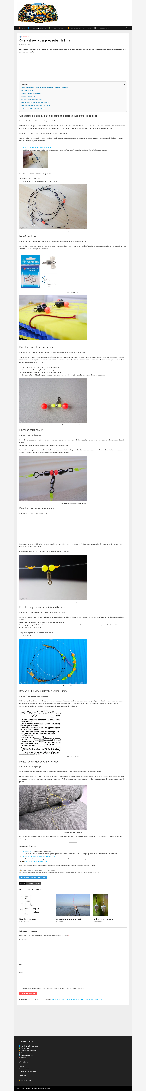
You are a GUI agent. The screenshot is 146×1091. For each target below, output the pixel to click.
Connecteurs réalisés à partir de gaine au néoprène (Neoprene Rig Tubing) (44, 87)
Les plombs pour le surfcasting (103, 919)
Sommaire (25, 84)
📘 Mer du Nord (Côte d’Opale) (28, 1046)
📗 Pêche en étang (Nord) (57, 28)
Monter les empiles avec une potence (32, 108)
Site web (22, 980)
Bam (48, 1088)
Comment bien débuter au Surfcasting (36, 861)
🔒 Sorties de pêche (25, 1080)
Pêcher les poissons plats (27, 919)
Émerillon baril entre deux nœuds (31, 99)
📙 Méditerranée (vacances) (27, 1051)
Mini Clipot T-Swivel (27, 90)
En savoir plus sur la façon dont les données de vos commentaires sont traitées (77, 999)
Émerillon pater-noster (28, 96)
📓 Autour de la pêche (101, 28)
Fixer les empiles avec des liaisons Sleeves (35, 102)
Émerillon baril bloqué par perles (31, 93)
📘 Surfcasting (24, 37)
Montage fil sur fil (27, 851)
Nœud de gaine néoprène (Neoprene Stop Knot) (38, 147)
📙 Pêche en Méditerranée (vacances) (79, 28)
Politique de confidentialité (27, 1071)
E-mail (21, 972)
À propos (21, 1067)
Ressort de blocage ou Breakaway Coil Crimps (35, 105)
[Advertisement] (73, 67)
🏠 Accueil (22, 28)
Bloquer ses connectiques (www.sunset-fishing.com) (38, 856)
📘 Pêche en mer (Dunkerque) (37, 28)
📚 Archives (22, 1057)
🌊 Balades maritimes (26, 1055)
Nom (21, 964)
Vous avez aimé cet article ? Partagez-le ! (33, 877)
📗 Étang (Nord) (24, 1048)
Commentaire (23, 939)
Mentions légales (24, 1069)
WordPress (42, 1088)
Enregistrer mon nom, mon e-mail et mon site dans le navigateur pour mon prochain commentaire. (53, 988)
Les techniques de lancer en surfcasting (69, 919)
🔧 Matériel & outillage (33, 883)
